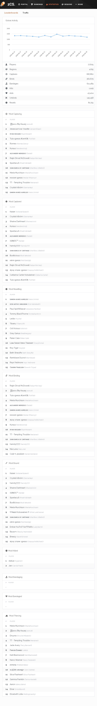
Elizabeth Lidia (16, 694)
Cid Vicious (15, 328)
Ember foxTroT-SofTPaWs (21, 527)
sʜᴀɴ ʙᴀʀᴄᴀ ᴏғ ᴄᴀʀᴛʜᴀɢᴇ (19, 168)
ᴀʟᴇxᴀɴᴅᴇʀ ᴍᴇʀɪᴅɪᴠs (18, 153)
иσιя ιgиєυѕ (15, 260)
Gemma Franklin (17, 679)
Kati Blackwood (17, 655)
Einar (12, 689)
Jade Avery (15, 645)
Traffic (26, 13)
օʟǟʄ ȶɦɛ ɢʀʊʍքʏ (17, 670)
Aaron (12, 684)
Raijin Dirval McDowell (20, 158)
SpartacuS (14, 163)
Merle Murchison (17, 173)
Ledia (12, 319)
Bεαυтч (13, 532)
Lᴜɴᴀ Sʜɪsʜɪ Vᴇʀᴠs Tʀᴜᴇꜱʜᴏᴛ (21, 343)
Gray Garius (15, 333)
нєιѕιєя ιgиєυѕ (16, 178)
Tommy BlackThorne (19, 314)
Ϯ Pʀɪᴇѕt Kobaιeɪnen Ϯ (19, 512)
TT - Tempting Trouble (20, 182)
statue (11, 561)
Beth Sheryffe (16, 353)
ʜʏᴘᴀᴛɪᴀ (13, 665)
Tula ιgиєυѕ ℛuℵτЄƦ (19, 139)
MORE (80, 4)
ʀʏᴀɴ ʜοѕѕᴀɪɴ (15, 134)
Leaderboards (11, 13)
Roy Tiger (14, 348)
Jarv (10, 566)
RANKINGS (38, 4)
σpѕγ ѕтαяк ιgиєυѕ (18, 270)
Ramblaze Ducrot (18, 358)
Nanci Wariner (16, 660)
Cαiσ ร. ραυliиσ (17, 454)
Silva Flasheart (16, 674)
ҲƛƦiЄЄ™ (14, 241)
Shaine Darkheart (17, 221)
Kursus (13, 148)
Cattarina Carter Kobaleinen (22, 275)
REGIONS (68, 4)
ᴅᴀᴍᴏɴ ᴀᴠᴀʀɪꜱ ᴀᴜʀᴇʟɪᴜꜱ (19, 192)
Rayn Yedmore (16, 362)
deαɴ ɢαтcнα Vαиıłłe (19, 129)
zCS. (11, 4)
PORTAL (24, 4)
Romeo (13, 143)
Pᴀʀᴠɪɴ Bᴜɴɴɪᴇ (16, 650)
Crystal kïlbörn (16, 187)
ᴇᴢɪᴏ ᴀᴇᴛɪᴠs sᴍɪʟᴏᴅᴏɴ (18, 304)
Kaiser (12, 212)
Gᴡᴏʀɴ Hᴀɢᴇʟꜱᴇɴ (17, 367)
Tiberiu (13, 323)
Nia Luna (14, 449)
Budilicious (15, 255)
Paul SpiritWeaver (18, 309)
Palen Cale (15, 338)
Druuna (13, 636)
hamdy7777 (15, 246)
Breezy (13, 537)
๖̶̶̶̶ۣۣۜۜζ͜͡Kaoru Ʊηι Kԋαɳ (18, 124)
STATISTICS (53, 4)
